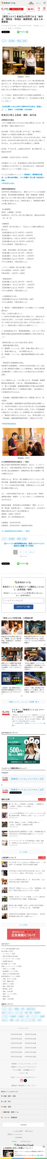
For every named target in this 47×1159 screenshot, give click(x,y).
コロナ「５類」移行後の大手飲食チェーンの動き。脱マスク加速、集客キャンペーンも (34, 690)
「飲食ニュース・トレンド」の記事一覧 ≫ (23, 702)
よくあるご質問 (17, 1131)
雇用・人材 (6, 999)
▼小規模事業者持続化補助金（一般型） (16, 531)
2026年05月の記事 (30, 1039)
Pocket (22, 32)
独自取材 (37, 1012)
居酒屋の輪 (6, 961)
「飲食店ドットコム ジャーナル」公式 (26, 779)
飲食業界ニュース (8, 971)
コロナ (4, 41)
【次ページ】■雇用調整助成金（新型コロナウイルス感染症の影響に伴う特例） (29, 545)
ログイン (38, 3)
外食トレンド (7, 969)
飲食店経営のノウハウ (8, 976)
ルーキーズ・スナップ (10, 959)
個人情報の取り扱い (25, 1141)
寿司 (22, 1009)
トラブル (5, 1016)
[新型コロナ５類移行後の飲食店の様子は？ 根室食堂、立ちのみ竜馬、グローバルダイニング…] (12, 661)
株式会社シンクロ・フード (27, 1085)
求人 (28, 1016)
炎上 (10, 1009)
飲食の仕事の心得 (8, 956)
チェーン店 (19, 1012)
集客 (4, 996)
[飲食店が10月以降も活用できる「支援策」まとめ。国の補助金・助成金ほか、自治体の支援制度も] (12, 634)
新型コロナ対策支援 (14, 28)
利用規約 (14, 1141)
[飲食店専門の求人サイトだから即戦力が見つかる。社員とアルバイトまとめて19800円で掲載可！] (35, 634)
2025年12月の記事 (16, 1052)
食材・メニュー (8, 994)
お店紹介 (21, 1016)
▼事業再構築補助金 (8, 424)
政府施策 (11, 41)
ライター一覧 (23, 1073)
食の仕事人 (5, 951)
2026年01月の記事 (30, 1047)
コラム (4, 1009)
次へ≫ (32, 552)
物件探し (6, 989)
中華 (39, 1020)
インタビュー (7, 954)
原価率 (42, 1016)
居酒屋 (17, 1009)
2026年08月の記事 (16, 1034)
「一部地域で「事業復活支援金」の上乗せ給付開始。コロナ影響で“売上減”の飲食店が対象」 (22, 177)
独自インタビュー (7, 1012)
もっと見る (42, 799)
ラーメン (34, 1016)
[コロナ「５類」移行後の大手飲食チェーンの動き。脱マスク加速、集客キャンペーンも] (35, 685)
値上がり (5, 1020)
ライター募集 (16, 1070)
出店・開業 (6, 981)
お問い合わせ (29, 1131)
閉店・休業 (28, 1012)
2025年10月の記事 (16, 1056)
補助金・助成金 (22, 41)
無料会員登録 (31, 3)
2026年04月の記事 (16, 1043)
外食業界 (13, 1016)
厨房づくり (6, 984)
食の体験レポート (7, 964)
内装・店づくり (8, 979)
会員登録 (23, 1125)
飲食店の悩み (31, 1009)
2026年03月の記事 (30, 1043)
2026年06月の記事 (16, 1039)
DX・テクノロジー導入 (28, 1020)
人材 (17, 1020)
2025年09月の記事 (30, 1056)
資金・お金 (6, 991)
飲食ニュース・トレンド (14, 13)
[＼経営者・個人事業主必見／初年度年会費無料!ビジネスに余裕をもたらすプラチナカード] (12, 684)
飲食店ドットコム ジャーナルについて (23, 1067)
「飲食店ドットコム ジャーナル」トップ (23, 1064)
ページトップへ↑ (23, 1028)
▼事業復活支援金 (8, 183)
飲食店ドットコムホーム (15, 1134)
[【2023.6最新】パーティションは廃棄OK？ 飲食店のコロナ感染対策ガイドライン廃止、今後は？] (35, 661)
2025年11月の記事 (30, 1052)
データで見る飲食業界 (8, 949)
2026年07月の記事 (30, 1034)
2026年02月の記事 (16, 1047)
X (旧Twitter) (18, 1137)
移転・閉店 (6, 986)
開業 (11, 1020)
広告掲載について (29, 1070)
